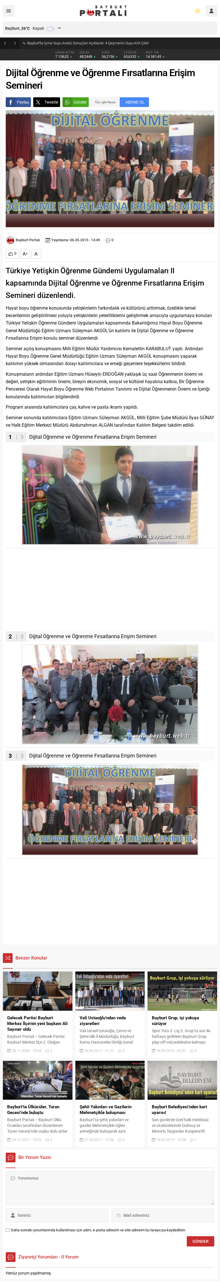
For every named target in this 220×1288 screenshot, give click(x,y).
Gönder (80, 102)
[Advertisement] (110, 591)
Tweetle (51, 102)
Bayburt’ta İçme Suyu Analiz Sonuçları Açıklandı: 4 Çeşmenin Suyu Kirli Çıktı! (88, 43)
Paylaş (23, 102)
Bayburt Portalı (28, 240)
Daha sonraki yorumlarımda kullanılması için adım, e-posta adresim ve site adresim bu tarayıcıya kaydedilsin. (98, 1230)
